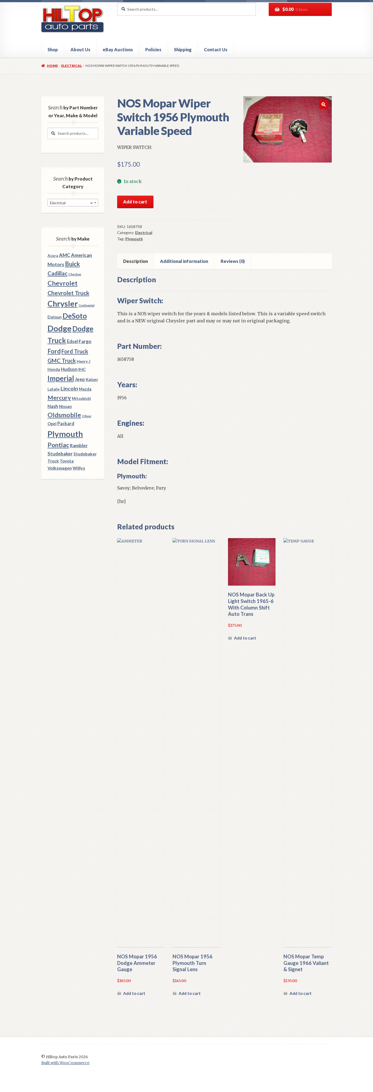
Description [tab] (135, 261)
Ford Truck (74, 351)
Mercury (59, 397)
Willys (79, 467)
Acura (53, 255)
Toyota (67, 460)
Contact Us (215, 49)
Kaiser (92, 379)
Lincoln (69, 388)
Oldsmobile (64, 415)
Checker (74, 274)
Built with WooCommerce (65, 1063)
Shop (53, 49)
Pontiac (58, 445)
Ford (54, 351)
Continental (86, 305)
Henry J (83, 361)
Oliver (86, 416)
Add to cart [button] (134, 993)
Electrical (71, 66)
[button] (323, 104)
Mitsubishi (81, 398)
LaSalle (54, 389)
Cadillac (57, 273)
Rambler (79, 445)
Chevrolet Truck (68, 292)
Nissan (65, 406)
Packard (65, 423)
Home (52, 66)
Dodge (60, 328)
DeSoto (75, 315)
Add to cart (135, 201)
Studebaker (60, 454)
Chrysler (63, 303)
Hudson (69, 369)
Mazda (85, 389)
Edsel (72, 341)
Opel (52, 423)
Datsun (55, 316)
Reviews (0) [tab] (233, 261)
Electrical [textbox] (71, 202)
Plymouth (134, 238)
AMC (64, 255)
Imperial (61, 378)
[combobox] (73, 202)
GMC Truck (62, 360)
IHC (82, 369)
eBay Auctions (118, 49)
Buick (72, 264)
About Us (80, 49)
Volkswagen (60, 467)
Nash (53, 406)
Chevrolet (63, 283)
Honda (54, 369)
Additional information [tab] (184, 261)
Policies (153, 49)
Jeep (80, 379)
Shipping (183, 49)
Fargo (85, 341)
